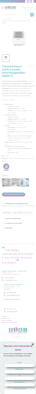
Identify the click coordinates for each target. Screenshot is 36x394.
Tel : (19, 375)
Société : (19, 362)
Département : (20, 369)
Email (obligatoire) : (19, 382)
